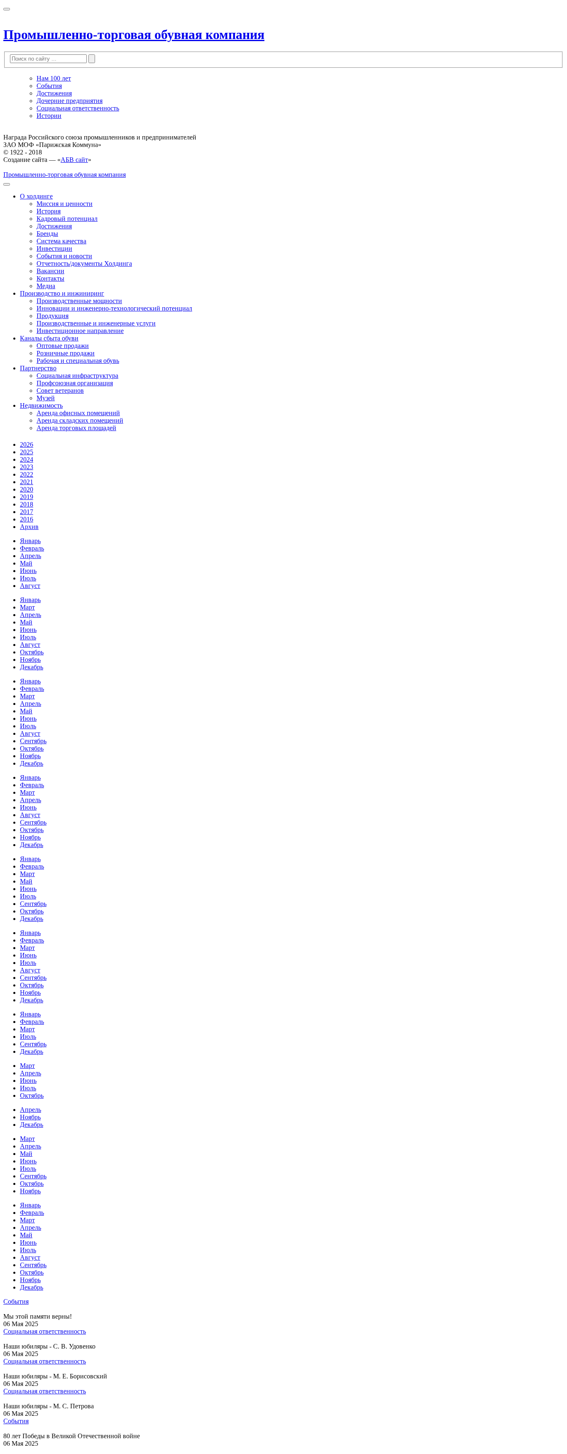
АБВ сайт (74, 159)
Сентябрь (33, 740)
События (49, 85)
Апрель (30, 555)
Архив (29, 526)
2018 (26, 504)
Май (26, 563)
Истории (49, 115)
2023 (26, 466)
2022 (26, 474)
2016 (26, 519)
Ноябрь (30, 659)
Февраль (32, 548)
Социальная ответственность (78, 108)
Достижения (54, 93)
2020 (26, 489)
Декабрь (31, 667)
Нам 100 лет (54, 78)
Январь (30, 540)
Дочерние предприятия (70, 100)
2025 (26, 451)
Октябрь (32, 652)
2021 (26, 481)
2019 (26, 496)
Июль (28, 578)
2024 (26, 459)
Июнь (28, 570)
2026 (26, 444)
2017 (26, 511)
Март (27, 607)
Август (30, 585)
